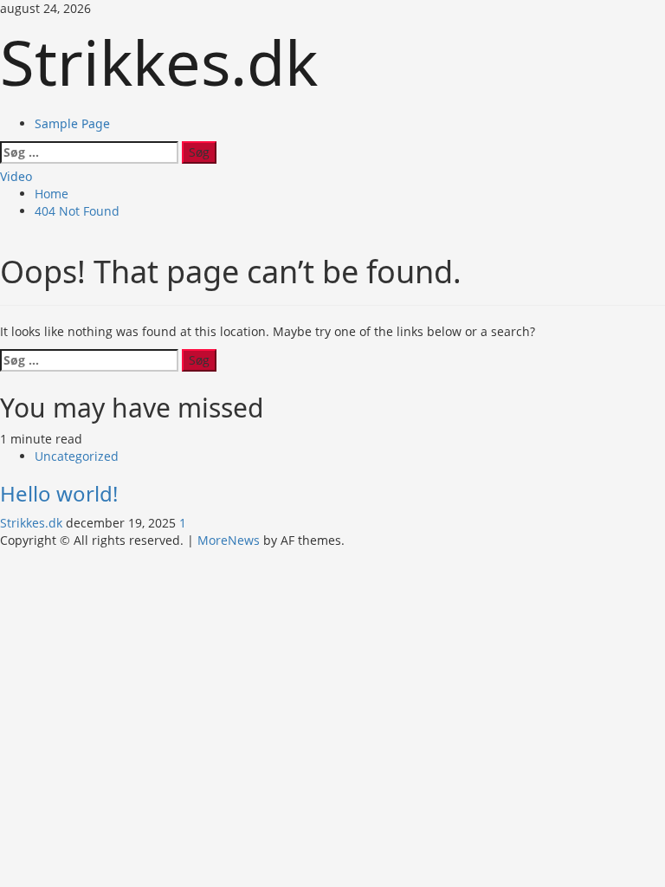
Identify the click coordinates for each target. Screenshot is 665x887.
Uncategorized (77, 456)
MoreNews (228, 540)
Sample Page (72, 123)
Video (16, 176)
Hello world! (59, 493)
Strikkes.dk (159, 61)
